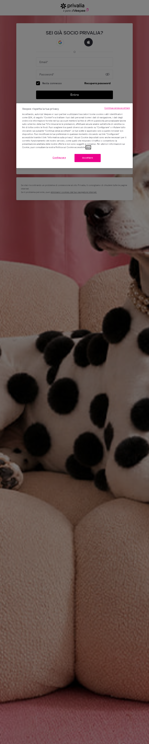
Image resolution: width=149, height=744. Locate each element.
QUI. (88, 147)
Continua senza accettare (117, 108)
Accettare (87, 157)
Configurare (59, 157)
